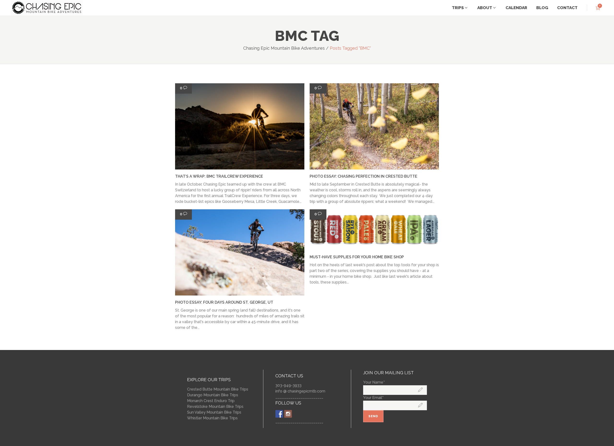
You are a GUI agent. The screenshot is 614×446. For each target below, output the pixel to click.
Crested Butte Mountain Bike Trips (217, 389)
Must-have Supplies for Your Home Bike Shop (357, 257)
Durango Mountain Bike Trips (212, 395)
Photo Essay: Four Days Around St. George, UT (224, 302)
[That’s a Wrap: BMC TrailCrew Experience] (239, 126)
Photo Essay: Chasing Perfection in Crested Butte (363, 176)
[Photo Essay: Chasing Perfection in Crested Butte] (374, 126)
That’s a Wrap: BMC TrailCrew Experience (219, 176)
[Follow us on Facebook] (279, 414)
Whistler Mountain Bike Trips (212, 418)
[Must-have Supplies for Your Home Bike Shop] (374, 229)
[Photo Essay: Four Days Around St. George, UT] (239, 252)
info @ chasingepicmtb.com (300, 391)
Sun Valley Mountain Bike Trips (214, 412)
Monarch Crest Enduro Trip (211, 400)
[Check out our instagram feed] (288, 414)
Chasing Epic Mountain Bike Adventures (284, 48)
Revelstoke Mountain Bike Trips (215, 406)
